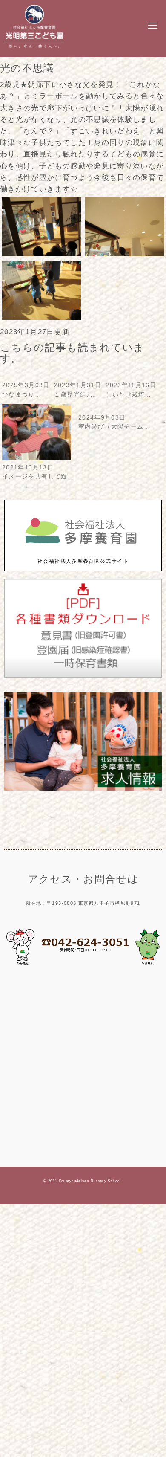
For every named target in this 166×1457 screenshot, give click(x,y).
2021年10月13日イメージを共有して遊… (38, 472)
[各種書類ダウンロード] (83, 675)
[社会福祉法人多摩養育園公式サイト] (83, 553)
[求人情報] (83, 788)
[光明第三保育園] (34, 49)
